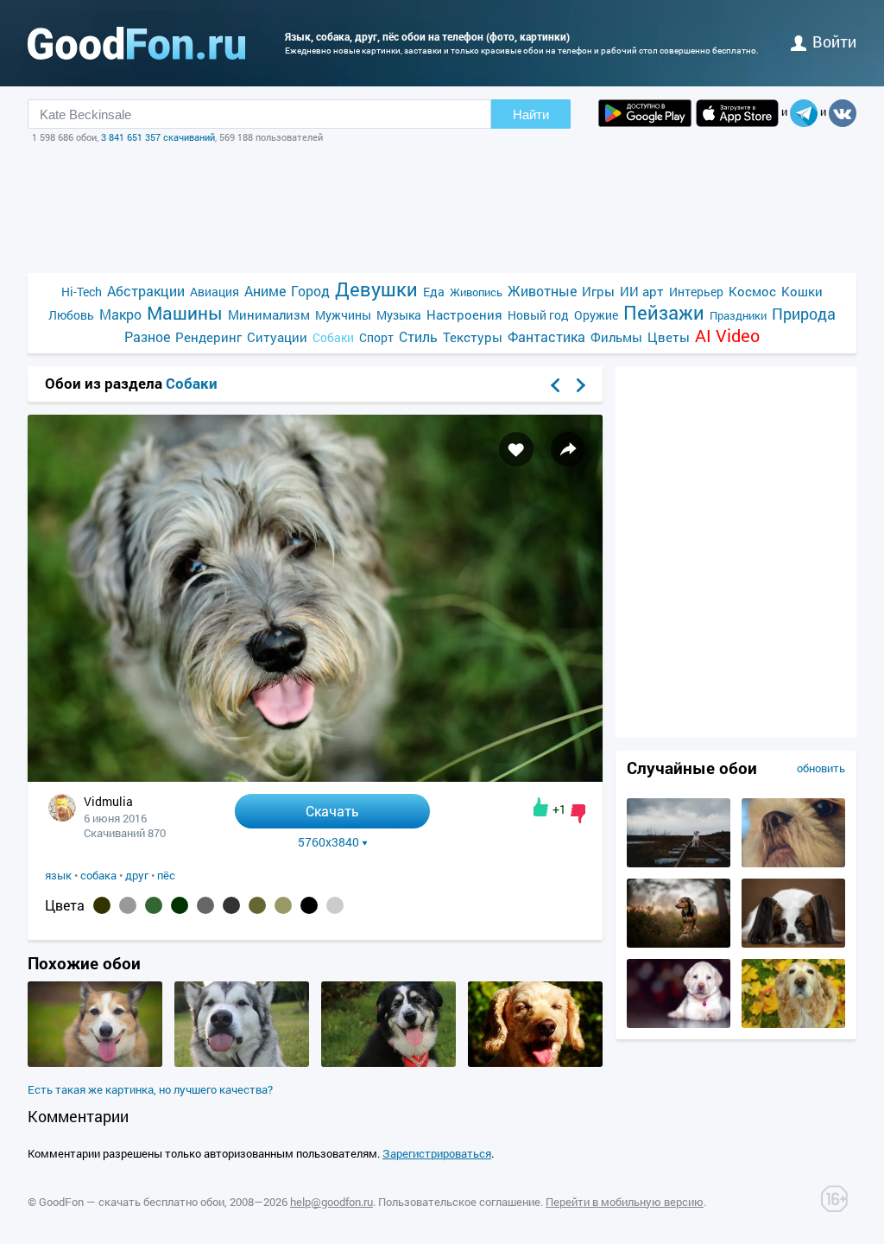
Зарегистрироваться (436, 1153)
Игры (598, 291)
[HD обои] (644, 113)
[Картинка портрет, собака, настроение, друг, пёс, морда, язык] (388, 1062)
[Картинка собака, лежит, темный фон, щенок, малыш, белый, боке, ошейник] (678, 1023)
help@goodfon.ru (331, 1201)
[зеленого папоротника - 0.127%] (153, 905)
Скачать (332, 811)
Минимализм (269, 314)
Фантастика (546, 336)
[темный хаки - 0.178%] (101, 905)
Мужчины (343, 315)
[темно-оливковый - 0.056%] (257, 905)
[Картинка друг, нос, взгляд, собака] (793, 863)
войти (834, 41)
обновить (821, 768)
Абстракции (146, 291)
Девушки (376, 289)
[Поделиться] (568, 449)
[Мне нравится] (541, 806)
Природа (804, 314)
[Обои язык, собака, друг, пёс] (315, 777)
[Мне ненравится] (578, 813)
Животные (542, 291)
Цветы (668, 337)
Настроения (464, 314)
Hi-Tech (81, 291)
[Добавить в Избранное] (516, 449)
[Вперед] (581, 385)
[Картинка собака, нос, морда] (793, 1023)
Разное (147, 336)
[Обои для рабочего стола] (136, 43)
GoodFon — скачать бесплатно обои (131, 1201)
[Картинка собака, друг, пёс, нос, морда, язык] (535, 1062)
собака (98, 875)
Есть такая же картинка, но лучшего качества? (150, 1089)
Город (310, 291)
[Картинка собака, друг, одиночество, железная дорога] (678, 863)
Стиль (418, 336)
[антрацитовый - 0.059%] (231, 905)
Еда (434, 291)
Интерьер (696, 291)
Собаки (333, 337)
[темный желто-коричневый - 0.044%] (283, 905)
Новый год (538, 315)
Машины (185, 313)
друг (136, 875)
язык (58, 875)
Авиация (214, 291)
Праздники (738, 315)
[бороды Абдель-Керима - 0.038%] (335, 905)
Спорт (376, 337)
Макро (120, 314)
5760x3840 (328, 842)
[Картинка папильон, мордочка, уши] (793, 943)
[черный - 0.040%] (309, 905)
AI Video (727, 336)
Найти (531, 114)
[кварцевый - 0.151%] (127, 905)
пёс (166, 875)
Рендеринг (208, 337)
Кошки (802, 291)
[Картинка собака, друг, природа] (678, 943)
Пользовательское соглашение (459, 1201)
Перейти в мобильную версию (625, 1201)
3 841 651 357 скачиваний (158, 136)
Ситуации (277, 337)
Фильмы (616, 337)
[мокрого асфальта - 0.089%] (205, 905)
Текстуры (472, 337)
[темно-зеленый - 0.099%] (179, 905)
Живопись (476, 292)
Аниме (265, 291)
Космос (752, 291)
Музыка (398, 315)
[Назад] (555, 385)
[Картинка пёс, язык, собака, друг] (95, 1062)
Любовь (71, 315)
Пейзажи (663, 312)
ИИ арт (642, 291)
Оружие (596, 315)
